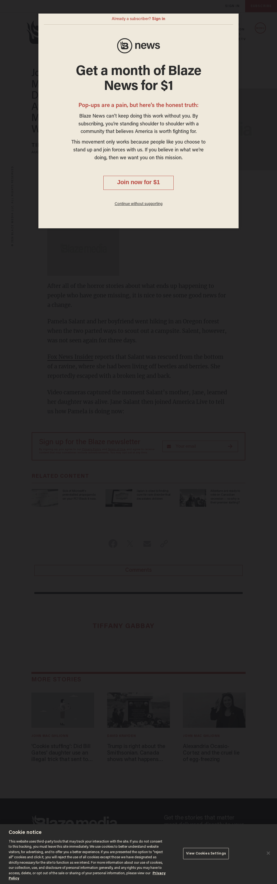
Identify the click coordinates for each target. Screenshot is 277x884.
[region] (138, 854)
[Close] (268, 853)
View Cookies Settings (206, 853)
